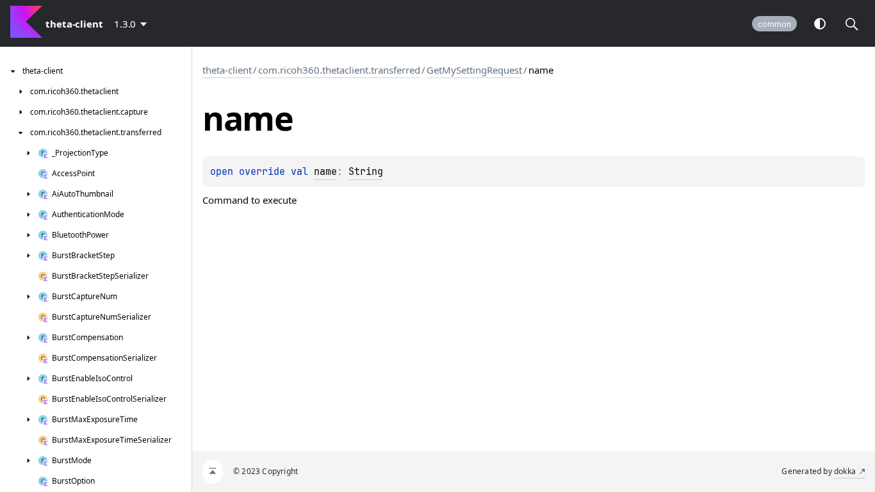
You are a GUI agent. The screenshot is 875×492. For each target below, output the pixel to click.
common (774, 24)
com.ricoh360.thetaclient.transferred (339, 69)
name (325, 171)
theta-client (227, 69)
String (365, 171)
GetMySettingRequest (474, 69)
